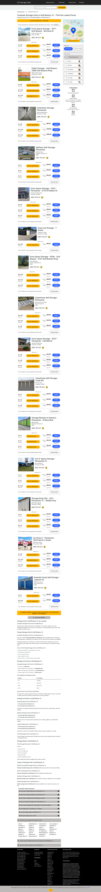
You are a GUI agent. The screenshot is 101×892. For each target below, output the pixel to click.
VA (76, 856)
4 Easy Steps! (73, 88)
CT (71, 852)
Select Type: (66, 45)
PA (66, 856)
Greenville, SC (50, 883)
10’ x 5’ (20, 204)
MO (79, 853)
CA (68, 852)
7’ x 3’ (20, 475)
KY (68, 853)
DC (73, 852)
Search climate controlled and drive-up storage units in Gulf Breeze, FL (36, 840)
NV (75, 855)
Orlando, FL (31, 829)
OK (63, 856)
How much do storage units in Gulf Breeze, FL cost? (32, 798)
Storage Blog (81, 2)
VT (78, 856)
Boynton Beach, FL (33, 836)
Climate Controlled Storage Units (23, 853)
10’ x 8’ (20, 210)
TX (74, 856)
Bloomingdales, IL (50, 869)
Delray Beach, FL (43, 823)
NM (73, 855)
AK (63, 852)
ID (64, 853)
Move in (73, 114)
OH (77, 855)
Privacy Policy (36, 864)
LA (70, 853)
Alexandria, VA (50, 853)
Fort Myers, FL (21, 825)
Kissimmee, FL (53, 825)
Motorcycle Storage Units (21, 869)
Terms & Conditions (37, 866)
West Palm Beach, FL (43, 832)
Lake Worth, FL (21, 827)
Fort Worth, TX (50, 876)
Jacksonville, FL (42, 825)
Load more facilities (40, 617)
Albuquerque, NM (50, 852)
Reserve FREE (73, 98)
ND (67, 855)
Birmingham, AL (50, 867)
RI (68, 856)
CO (70, 852)
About (35, 861)
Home (35, 860)
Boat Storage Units (20, 864)
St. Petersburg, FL (43, 830)
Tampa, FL (31, 832)
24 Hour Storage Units (21, 856)
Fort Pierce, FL (42, 836)
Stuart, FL (52, 830)
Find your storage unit (73, 93)
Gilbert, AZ (49, 880)
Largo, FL (41, 827)
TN (72, 856)
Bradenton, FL (53, 832)
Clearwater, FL (42, 834)
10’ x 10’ (20, 90)
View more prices (54, 61)
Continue (56, 45)
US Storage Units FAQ (38, 853)
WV (66, 857)
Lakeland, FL (31, 827)
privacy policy (87, 887)
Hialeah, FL (31, 825)
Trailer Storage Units (21, 867)
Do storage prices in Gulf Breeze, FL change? (31, 808)
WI (64, 857)
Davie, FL (20, 823)
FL (26, 11)
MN (77, 853)
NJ (72, 855)
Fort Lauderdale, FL (54, 823)
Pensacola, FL (42, 829)
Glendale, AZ (49, 881)
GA (77, 852)
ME (74, 853)
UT (75, 856)
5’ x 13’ (20, 554)
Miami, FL (52, 827)
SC (70, 856)
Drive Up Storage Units (21, 855)
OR (64, 856)
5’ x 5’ (20, 165)
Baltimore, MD (50, 860)
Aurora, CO (49, 857)
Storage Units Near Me (21, 852)
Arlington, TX (49, 855)
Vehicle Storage (61, 2)
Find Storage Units (20, 11)
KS (67, 853)
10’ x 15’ (20, 600)
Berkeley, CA (49, 866)
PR (67, 856)
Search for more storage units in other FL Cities (31, 820)
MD (73, 853)
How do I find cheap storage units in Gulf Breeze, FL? (32, 801)
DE (74, 852)
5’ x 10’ (20, 45)
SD (71, 856)
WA (63, 857)
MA (71, 853)
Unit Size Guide (37, 855)
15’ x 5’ (20, 365)
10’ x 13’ (20, 565)
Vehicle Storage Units (21, 862)
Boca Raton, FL (53, 834)
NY (76, 855)
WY (67, 857)
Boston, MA (49, 871)
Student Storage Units (21, 859)
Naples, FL (20, 829)
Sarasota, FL (31, 830)
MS (63, 855)
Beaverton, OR (50, 863)
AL (64, 852)
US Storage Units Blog (38, 852)
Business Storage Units (21, 857)
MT (64, 855)
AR (65, 852)
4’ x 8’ (20, 595)
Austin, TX (49, 859)
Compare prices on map (73, 40)
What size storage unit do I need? (28, 815)
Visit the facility (73, 108)
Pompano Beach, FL (22, 836)
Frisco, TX (49, 877)
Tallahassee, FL (21, 832)
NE (69, 855)
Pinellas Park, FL (53, 829)
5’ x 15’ (20, 50)
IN (66, 853)
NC (66, 855)
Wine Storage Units (20, 860)
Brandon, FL (21, 834)
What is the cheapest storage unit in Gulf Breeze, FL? (32, 794)
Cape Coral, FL (32, 834)
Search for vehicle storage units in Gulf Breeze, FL (31, 845)
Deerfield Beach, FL (33, 823)
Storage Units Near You (50, 2)
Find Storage (62, 7)
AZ (67, 852)
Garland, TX (49, 878)
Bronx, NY (49, 874)
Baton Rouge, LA (50, 862)
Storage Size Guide (72, 2)
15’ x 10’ (20, 135)
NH (70, 855)
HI (78, 852)
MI (76, 853)
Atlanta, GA (49, 856)
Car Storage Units (20, 863)
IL (65, 853)
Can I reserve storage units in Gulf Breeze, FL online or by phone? (35, 805)
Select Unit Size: (67, 53)
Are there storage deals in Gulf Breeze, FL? (30, 812)
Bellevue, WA (49, 864)
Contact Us (36, 863)
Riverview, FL (21, 830)
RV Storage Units (20, 866)
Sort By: (52, 24)
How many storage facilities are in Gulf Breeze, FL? (32, 791)
